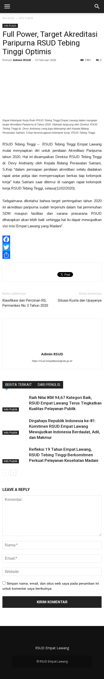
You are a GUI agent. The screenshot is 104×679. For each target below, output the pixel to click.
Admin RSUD (22, 60)
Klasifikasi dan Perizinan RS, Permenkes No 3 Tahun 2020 (25, 303)
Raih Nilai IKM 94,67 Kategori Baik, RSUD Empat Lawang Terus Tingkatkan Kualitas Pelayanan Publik (65, 403)
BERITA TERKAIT (18, 384)
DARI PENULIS (49, 384)
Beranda (8, 18)
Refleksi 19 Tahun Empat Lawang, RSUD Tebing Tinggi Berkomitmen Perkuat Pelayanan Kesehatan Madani (63, 455)
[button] (97, 6)
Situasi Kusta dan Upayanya (80, 300)
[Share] (52, 255)
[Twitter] (52, 247)
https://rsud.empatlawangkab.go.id (52, 360)
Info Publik (26, 18)
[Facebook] (52, 239)
